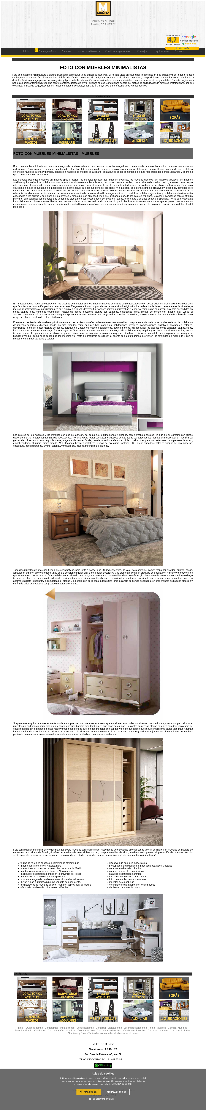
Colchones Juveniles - (135, 1030)
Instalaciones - (68, 1028)
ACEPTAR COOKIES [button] (89, 1092)
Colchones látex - (87, 1030)
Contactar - (102, 1028)
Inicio (26, 51)
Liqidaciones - (116, 1028)
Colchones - (41, 1030)
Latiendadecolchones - (136, 1028)
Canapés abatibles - (159, 1030)
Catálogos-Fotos (48, 51)
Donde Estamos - (86, 1028)
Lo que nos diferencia (88, 51)
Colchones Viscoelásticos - (63, 1030)
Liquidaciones (162, 51)
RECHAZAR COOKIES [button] (116, 1092)
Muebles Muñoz (103, 22)
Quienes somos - (35, 1028)
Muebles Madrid (23, 1030)
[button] (103, 1098)
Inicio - (22, 1028)
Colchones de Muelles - (110, 1030)
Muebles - (162, 1028)
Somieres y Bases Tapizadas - (84, 1033)
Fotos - (153, 1028)
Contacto (179, 51)
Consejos (142, 51)
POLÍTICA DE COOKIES (123, 1084)
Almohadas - (108, 1033)
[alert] (103, 1089)
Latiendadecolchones (126, 1033)
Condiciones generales (117, 51)
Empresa (66, 51)
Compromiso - (52, 1028)
